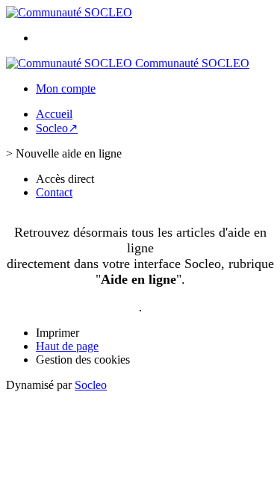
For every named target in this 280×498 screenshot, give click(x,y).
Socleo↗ (57, 128)
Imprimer (57, 332)
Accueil (54, 114)
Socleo (91, 385)
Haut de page (67, 346)
